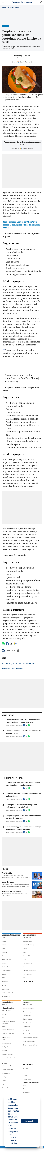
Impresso (6, 1037)
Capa (3, 937)
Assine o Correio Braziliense (10, 1058)
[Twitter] (11, 644)
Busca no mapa (27, 1012)
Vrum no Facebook (7, 1088)
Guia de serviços (27, 1023)
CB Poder (25, 1075)
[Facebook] (7, 644)
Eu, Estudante (29, 935)
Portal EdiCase (11, 651)
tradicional (18, 668)
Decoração (26, 1030)
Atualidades (26, 1092)
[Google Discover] (15, 643)
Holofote (4, 978)
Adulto (4, 1026)
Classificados (8, 1008)
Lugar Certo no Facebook (30, 1037)
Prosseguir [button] (29, 1121)
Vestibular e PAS (27, 963)
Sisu (24, 967)
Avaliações (5, 1077)
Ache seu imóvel (27, 1004)
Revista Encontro (31, 1082)
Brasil (3, 948)
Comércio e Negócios (8, 1033)
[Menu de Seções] (3, 2)
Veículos (4, 1018)
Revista (25, 1089)
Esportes (4, 963)
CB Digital (5, 1047)
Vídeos (4, 1080)
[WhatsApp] (3, 644)
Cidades (4, 941)
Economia (4, 952)
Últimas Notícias (27, 956)
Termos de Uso (6, 996)
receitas (6, 668)
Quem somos (5, 989)
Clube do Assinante (7, 1054)
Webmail (4, 1004)
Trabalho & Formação (29, 945)
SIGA (15, 62)
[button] (17, 1143)
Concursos (28, 981)
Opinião (4, 974)
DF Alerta (26, 1068)
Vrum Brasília (27, 1079)
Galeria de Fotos (27, 1034)
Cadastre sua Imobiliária (30, 1045)
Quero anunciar (6, 1010)
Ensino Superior (27, 941)
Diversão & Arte (6, 959)
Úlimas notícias (27, 1019)
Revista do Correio (14, 7)
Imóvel (26, 1002)
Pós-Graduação (27, 974)
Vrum (4, 1063)
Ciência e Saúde (6, 970)
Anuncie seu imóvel (28, 1008)
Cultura (25, 959)
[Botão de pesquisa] (41, 2)
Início (4, 7)
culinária (21, 663)
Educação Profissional (29, 970)
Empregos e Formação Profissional (8, 1022)
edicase (30, 663)
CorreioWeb (7, 1002)
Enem (24, 952)
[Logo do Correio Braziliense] (22, 2)
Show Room (26, 1026)
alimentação (8, 663)
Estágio (25, 948)
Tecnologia (5, 981)
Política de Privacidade (8, 993)
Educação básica (27, 937)
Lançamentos (27, 1015)
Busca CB (4, 1050)
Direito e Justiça (6, 967)
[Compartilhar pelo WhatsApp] (29, 725)
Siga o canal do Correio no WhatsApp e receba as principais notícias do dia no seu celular (21, 225)
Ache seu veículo (6, 1066)
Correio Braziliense (11, 935)
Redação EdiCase (23, 56)
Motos (3, 1084)
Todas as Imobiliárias (29, 1041)
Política (4, 945)
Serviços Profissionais (8, 1030)
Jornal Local (26, 1072)
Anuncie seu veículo (7, 1069)
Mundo (4, 956)
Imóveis (4, 1014)
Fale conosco (26, 978)
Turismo (4, 985)
